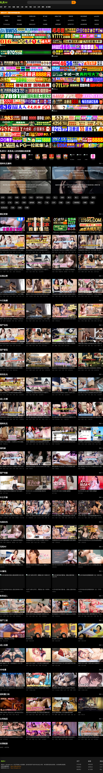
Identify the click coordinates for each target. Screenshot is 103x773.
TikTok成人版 (6, 24)
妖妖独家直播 (84, 24)
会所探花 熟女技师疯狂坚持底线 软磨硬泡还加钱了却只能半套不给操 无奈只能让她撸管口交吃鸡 (12, 368)
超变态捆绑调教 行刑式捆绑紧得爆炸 (62, 712)
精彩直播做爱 (84, 16)
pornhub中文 (71, 20)
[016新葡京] (25, 41)
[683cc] (25, 90)
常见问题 (79, 764)
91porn (45, 20)
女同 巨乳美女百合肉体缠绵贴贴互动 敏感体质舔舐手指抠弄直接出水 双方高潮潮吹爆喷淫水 (12, 737)
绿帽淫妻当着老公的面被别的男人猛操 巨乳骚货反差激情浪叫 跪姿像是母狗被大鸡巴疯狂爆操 (90, 343)
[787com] (25, 52)
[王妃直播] (77, 57)
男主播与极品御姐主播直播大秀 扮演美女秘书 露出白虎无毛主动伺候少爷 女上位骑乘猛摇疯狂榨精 (38, 417)
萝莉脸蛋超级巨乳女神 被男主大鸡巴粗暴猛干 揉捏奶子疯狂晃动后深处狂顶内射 (12, 250)
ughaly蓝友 (96, 16)
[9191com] (77, 101)
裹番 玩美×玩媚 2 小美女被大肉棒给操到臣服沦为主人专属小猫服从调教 (38, 663)
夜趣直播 (19, 16)
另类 (26, 7)
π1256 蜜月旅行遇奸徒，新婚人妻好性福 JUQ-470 (64, 589)
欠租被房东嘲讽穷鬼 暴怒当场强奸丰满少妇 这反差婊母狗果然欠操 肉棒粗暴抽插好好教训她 (64, 294)
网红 (39, 202)
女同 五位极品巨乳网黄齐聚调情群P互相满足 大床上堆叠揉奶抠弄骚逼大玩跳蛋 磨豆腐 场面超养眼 (38, 737)
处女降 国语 (29, 638)
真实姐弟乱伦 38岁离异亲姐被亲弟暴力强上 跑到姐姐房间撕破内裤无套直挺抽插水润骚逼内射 (38, 250)
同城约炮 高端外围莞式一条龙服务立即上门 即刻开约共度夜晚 (12, 232)
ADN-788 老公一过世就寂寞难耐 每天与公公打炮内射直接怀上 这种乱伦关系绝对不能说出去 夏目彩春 (90, 516)
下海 (46, 202)
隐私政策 (90, 764)
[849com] (25, 134)
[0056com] (77, 90)
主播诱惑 (76, 202)
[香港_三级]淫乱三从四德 (7, 638)
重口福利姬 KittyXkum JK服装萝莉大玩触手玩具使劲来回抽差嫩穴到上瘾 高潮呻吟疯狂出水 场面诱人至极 (90, 466)
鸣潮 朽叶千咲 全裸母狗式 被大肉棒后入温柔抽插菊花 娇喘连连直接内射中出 (90, 688)
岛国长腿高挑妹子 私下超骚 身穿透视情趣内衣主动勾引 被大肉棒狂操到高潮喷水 (64, 270)
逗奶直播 (96, 24)
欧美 (18, 7)
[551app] (77, 96)
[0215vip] (77, 128)
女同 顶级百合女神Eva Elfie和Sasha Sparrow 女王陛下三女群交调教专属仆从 (89, 737)
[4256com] (77, 123)
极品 (93, 197)
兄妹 (12, 207)
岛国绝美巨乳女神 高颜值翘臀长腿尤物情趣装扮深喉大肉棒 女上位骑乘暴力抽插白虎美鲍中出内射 (64, 319)
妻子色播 (45, 16)
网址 (101, 769)
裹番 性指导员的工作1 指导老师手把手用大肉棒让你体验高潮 (64, 663)
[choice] (25, 123)
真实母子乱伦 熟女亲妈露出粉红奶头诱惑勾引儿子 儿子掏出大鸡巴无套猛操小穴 (90, 393)
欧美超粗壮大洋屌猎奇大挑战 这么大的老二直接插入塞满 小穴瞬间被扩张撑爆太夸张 (64, 614)
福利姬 (32, 202)
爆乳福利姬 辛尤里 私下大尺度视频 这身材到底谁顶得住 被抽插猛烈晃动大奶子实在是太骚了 (64, 466)
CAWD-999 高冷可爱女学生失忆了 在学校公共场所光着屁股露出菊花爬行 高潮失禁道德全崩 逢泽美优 (12, 516)
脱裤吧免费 (58, 24)
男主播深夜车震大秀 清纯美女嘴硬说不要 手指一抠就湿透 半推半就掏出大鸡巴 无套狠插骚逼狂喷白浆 (64, 417)
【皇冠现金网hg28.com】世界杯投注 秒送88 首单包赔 (38, 232)
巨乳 (9, 197)
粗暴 (16, 197)
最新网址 (79, 769)
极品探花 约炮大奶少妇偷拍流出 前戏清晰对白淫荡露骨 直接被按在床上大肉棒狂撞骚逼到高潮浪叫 (90, 368)
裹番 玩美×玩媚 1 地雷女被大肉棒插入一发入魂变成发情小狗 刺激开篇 (90, 663)
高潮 (24, 202)
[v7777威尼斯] (77, 36)
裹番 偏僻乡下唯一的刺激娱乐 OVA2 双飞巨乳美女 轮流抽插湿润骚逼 (12, 663)
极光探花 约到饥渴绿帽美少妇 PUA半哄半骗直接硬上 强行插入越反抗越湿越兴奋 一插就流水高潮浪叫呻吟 (38, 368)
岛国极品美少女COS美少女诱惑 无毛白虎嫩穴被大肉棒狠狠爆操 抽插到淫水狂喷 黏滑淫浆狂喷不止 (38, 540)
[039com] (77, 112)
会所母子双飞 (71, 24)
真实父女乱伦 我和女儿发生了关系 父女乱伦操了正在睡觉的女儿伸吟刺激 (64, 393)
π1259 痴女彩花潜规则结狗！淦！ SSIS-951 (89, 589)
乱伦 (48, 197)
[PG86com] (77, 68)
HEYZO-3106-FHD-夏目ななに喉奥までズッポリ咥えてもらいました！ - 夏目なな (38, 565)
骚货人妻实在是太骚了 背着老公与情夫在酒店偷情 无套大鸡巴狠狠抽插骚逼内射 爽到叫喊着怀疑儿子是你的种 (12, 319)
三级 (22, 7)
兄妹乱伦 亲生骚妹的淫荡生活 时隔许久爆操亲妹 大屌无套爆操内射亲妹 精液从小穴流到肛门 (38, 270)
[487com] (25, 47)
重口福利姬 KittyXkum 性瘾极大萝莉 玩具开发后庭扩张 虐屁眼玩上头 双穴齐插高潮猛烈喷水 (64, 250)
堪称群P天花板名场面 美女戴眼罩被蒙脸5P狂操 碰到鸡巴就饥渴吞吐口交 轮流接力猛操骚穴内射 (64, 343)
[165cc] (25, 63)
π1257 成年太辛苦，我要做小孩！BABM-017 (38, 589)
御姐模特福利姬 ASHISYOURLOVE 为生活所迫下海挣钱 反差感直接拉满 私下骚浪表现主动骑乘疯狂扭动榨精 (38, 466)
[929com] (25, 79)
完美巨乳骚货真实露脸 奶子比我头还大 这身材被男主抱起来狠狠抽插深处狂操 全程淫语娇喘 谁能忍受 (90, 319)
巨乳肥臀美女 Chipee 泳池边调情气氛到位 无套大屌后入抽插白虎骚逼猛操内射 (38, 688)
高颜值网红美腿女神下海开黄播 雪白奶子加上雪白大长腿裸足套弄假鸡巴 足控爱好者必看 (90, 250)
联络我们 (79, 767)
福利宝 (1, 747)
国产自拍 (39, 197)
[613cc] (25, 139)
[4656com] (77, 63)
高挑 (19, 207)
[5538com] (25, 101)
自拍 (31, 197)
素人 (76, 197)
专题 (30, 7)
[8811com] (25, 145)
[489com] (77, 47)
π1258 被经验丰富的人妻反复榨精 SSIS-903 (11, 589)
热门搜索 (48, 7)
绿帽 (85, 202)
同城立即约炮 (6, 16)
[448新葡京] (77, 30)
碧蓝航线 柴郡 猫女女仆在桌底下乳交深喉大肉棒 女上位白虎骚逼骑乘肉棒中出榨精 (64, 688)
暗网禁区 (19, 20)
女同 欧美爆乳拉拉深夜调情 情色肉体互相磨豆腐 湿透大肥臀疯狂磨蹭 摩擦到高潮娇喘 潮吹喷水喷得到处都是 (64, 737)
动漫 (14, 7)
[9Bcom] (77, 74)
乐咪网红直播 (32, 16)
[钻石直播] (77, 107)
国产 (5, 7)
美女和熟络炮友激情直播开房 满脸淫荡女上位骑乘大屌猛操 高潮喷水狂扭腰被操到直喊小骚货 (90, 417)
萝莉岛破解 (19, 24)
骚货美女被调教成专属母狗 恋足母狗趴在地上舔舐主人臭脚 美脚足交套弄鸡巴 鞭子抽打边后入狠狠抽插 (90, 270)
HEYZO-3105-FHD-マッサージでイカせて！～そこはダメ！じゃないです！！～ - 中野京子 (64, 565)
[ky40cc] (25, 74)
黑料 (43, 7)
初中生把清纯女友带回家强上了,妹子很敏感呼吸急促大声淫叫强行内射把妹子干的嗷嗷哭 (12, 294)
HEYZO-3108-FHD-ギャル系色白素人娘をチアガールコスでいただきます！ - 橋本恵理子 (90, 565)
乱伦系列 (85, 197)
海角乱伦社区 (32, 24)
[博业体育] (25, 36)
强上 (55, 197)
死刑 (79, 712)
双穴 (2, 202)
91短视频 (45, 24)
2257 (101, 767)
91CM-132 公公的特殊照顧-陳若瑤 (36, 491)
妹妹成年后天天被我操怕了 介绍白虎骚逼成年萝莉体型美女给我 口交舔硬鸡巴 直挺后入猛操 (90, 294)
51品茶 (58, 20)
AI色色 (6, 20)
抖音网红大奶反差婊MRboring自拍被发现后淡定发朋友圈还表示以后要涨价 (90, 442)
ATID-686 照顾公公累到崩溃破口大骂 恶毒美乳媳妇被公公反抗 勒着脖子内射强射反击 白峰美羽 (64, 516)
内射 (24, 197)
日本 (9, 7)
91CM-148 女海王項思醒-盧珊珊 (61, 491)
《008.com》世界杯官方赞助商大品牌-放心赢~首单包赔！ (64, 232)
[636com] (25, 107)
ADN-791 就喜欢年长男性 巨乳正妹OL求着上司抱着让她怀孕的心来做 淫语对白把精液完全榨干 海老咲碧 (38, 516)
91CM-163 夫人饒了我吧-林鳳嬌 (87, 491)
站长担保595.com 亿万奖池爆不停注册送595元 (89, 232)
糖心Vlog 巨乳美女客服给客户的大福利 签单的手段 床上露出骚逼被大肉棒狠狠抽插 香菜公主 (12, 491)
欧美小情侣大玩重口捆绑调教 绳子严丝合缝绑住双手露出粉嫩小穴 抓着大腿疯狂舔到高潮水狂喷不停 (90, 614)
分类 (39, 7)
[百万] (77, 134)
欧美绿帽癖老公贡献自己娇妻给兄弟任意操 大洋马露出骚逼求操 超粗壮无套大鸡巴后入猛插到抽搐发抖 (12, 270)
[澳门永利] (25, 57)
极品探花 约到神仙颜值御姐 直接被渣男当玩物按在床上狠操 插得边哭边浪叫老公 (64, 368)
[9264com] (77, 145)
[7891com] (25, 96)
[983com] (25, 118)
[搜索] (74, 2)
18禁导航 (6, 747)
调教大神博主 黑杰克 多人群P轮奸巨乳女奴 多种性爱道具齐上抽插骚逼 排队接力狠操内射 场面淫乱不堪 (12, 712)
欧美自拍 (4, 207)
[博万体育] (25, 30)
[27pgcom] (77, 79)
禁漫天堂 (96, 20)
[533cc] (77, 118)
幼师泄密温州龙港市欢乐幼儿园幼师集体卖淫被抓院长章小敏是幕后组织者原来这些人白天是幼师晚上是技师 (64, 442)
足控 (53, 202)
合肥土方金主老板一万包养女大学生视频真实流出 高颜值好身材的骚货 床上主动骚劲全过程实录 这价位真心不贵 (12, 442)
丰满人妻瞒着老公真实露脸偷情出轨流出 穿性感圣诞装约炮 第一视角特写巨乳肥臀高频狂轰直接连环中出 (38, 442)
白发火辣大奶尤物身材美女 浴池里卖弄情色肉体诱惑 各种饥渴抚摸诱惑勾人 (12, 688)
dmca (101, 764)
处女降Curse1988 (57, 638)
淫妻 (92, 202)
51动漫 (32, 20)
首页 (1, 7)
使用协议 (90, 767)
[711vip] (77, 85)
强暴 (62, 197)
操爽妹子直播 (58, 16)
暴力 (69, 197)
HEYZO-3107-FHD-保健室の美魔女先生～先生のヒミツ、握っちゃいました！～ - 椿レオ (12, 565)
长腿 (26, 207)
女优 (34, 7)
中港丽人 (80, 638)
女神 (67, 202)
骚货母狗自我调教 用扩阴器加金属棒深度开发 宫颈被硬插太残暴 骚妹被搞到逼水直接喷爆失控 (38, 712)
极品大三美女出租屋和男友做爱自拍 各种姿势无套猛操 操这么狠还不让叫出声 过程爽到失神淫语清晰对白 (38, 294)
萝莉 (2, 197)
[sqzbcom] (25, 68)
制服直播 (71, 16)
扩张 (9, 202)
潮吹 (16, 202)
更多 (100, 163)
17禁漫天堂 (83, 20)
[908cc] (77, 52)
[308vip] (25, 85)
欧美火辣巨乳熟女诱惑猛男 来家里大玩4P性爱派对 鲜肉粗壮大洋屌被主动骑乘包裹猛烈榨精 (38, 614)
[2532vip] (25, 128)
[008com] (77, 41)
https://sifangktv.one (16, 768)
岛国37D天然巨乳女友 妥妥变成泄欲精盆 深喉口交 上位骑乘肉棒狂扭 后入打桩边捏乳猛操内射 (90, 540)
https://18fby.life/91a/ (16, 766)
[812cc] (77, 139)
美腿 (60, 202)
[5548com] (25, 112)
